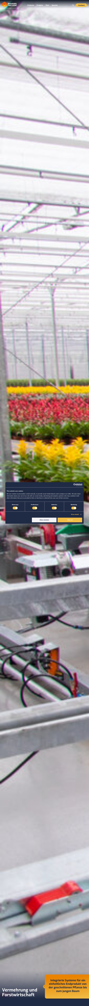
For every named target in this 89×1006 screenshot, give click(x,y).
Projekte (40, 5)
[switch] (34, 508)
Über (47, 5)
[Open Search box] (73, 5)
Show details (75, 514)
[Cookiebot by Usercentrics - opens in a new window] (74, 484)
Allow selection (44, 520)
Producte (30, 5)
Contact (81, 5)
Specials (55, 5)
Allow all (69, 520)
